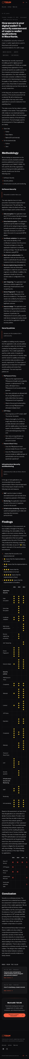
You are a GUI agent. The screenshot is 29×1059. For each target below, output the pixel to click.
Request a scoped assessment (13, 1015)
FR (26, 2)
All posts (4, 7)
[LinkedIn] (3, 1049)
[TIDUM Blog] (6, 2)
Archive (9, 7)
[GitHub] (7, 1049)
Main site (15, 7)
